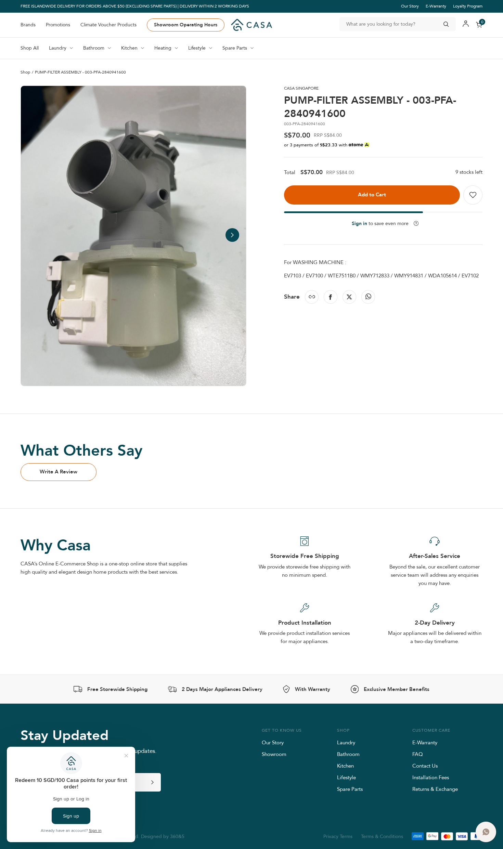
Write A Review (58, 472)
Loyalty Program (467, 6)
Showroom (274, 754)
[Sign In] (466, 25)
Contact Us (425, 766)
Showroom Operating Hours (185, 24)
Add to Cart (372, 195)
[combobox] (397, 24)
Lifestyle (346, 777)
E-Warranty (436, 6)
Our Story (410, 6)
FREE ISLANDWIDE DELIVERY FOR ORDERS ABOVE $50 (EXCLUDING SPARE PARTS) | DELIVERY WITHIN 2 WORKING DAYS (135, 6)
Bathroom (348, 754)
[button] (232, 235)
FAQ (417, 754)
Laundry (346, 742)
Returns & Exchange (435, 789)
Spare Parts (350, 789)
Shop (25, 72)
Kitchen (345, 766)
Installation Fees (430, 777)
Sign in (359, 223)
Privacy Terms (337, 836)
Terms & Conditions (382, 836)
